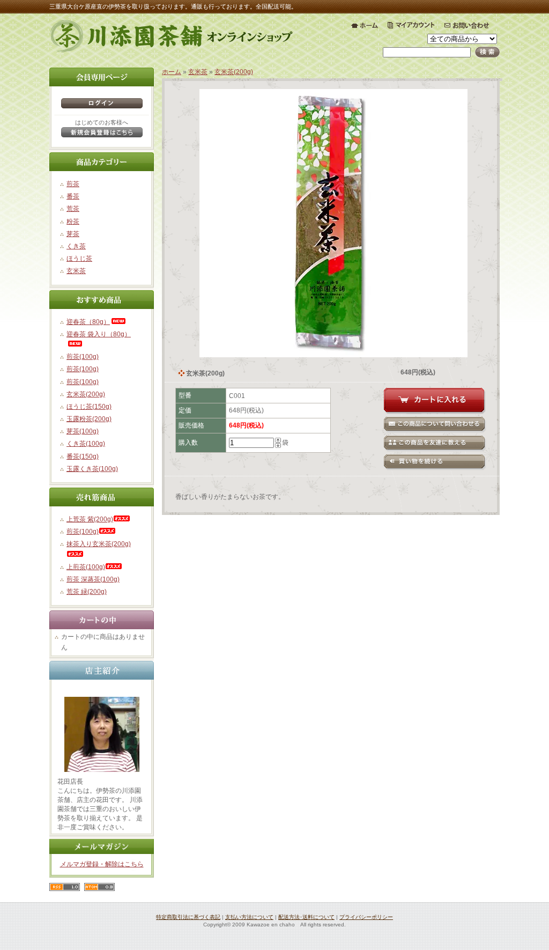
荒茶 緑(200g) (86, 591)
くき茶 (76, 246)
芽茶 (72, 234)
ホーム (171, 72)
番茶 (72, 196)
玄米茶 (76, 271)
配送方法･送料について (306, 917)
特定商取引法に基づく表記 (188, 917)
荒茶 (72, 208)
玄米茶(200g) (85, 394)
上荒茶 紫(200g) (89, 519)
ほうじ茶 (79, 258)
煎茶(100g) (82, 356)
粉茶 (72, 221)
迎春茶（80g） (88, 322)
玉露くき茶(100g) (92, 469)
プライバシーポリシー (366, 917)
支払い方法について (249, 917)
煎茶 (72, 184)
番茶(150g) (82, 456)
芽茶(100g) (82, 431)
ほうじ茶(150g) (89, 406)
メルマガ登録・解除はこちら (102, 864)
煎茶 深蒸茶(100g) (93, 579)
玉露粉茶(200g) (89, 419)
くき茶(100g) (85, 443)
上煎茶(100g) (85, 567)
